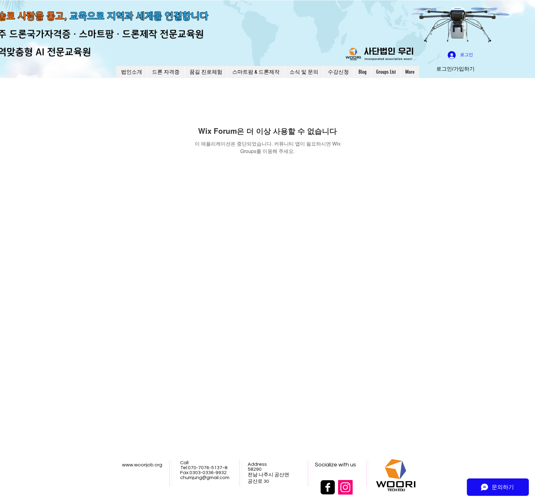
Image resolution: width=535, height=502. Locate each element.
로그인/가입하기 (455, 69)
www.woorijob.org (142, 464)
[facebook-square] (327, 487)
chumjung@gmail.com (204, 477)
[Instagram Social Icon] (345, 487)
